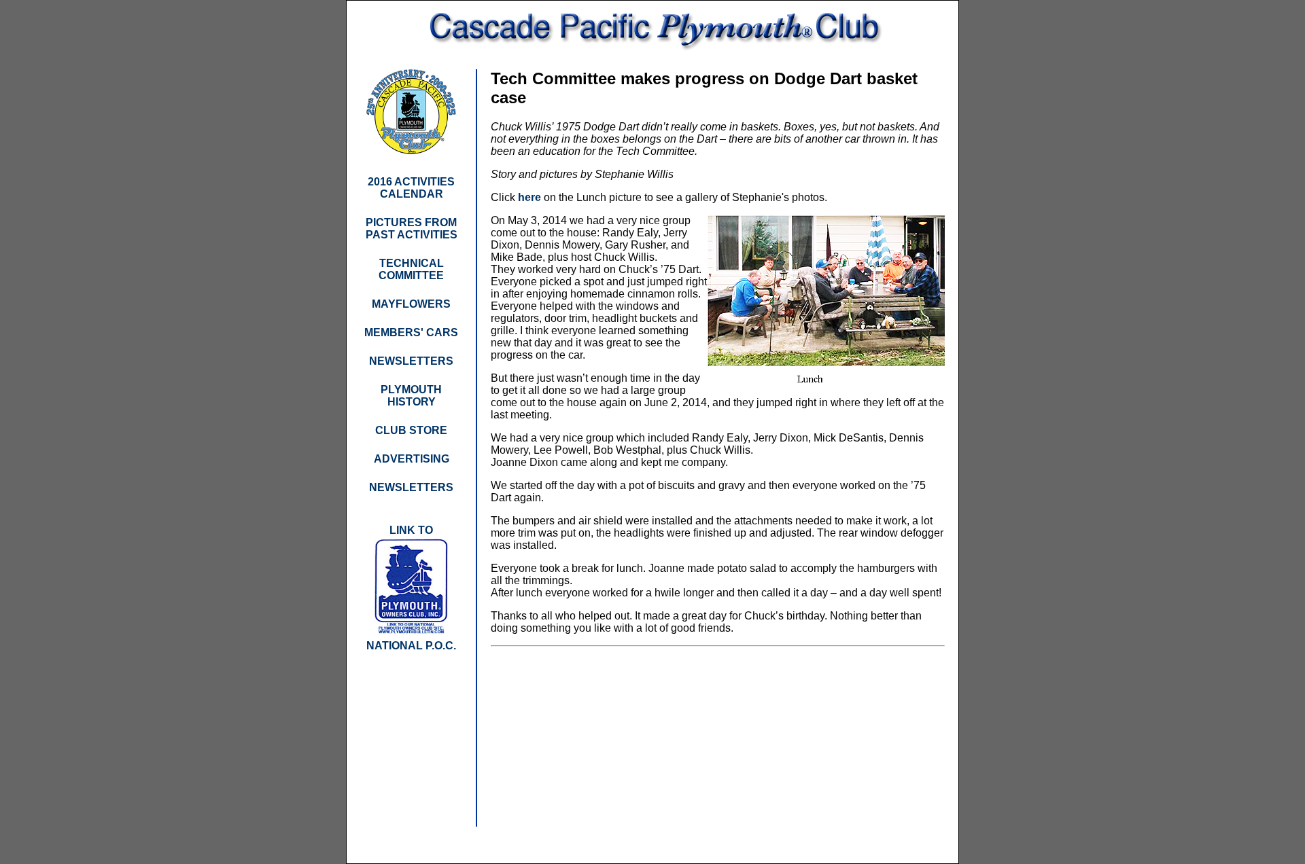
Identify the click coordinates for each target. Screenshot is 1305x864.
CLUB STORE (411, 430)
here (529, 197)
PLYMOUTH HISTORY (411, 396)
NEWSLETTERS (411, 487)
